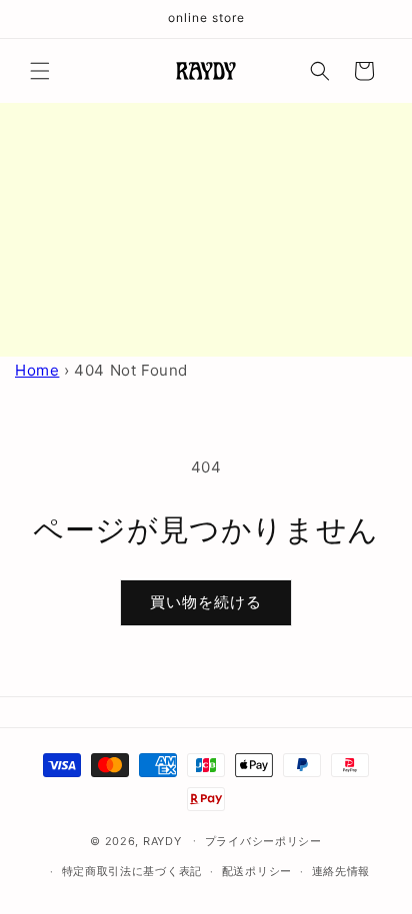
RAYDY (162, 840)
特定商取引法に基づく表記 (132, 871)
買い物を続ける (206, 601)
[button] (40, 71)
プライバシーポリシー (263, 841)
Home (37, 370)
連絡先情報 (341, 871)
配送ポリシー (257, 871)
